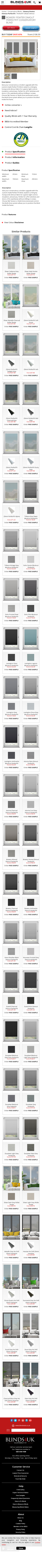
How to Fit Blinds (20, 1501)
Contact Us (20, 1470)
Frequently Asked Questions (20, 1498)
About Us (20, 1518)
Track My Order (20, 1479)
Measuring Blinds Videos (20, 1507)
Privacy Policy (20, 1529)
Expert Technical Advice (20, 1493)
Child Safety (20, 1490)
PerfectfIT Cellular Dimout (25, 14)
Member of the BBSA (20, 1526)
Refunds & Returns (20, 1476)
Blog (20, 1521)
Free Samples (20, 1495)
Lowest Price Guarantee (20, 1473)
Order (11, 277)
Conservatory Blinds (15, 11)
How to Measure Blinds (20, 1504)
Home (4, 11)
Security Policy (20, 1532)
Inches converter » (13, 105)
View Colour (14, 222)
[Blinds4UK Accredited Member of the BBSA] (21, 139)
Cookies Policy (20, 1524)
